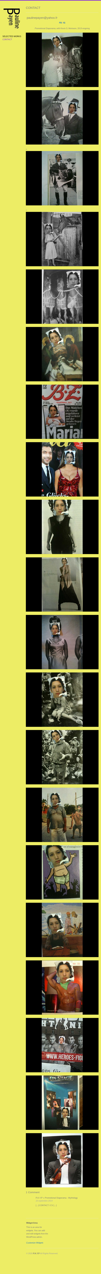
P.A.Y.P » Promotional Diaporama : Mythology (57, 1198)
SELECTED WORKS (11, 36)
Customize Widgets (34, 1243)
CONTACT (7, 39)
